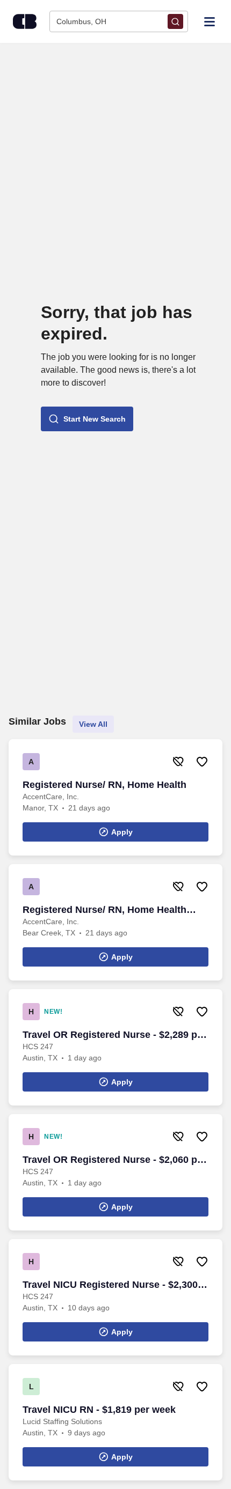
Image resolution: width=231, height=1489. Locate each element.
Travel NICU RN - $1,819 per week (99, 1409)
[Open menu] (209, 21)
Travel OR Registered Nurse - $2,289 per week (114, 1035)
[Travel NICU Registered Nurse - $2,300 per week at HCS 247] (115, 1297)
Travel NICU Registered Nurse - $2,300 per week (110, 1285)
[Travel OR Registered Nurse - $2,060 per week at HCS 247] (115, 1172)
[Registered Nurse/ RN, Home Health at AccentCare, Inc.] (115, 797)
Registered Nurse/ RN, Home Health (104, 784)
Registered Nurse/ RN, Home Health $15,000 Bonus (104, 910)
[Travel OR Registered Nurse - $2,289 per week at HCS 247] (115, 1047)
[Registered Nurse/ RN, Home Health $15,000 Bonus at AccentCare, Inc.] (115, 922)
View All (93, 724)
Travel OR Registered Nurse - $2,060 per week (114, 1160)
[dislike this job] (178, 761)
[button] (87, 419)
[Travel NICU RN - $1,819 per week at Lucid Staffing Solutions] (115, 1422)
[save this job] (202, 761)
